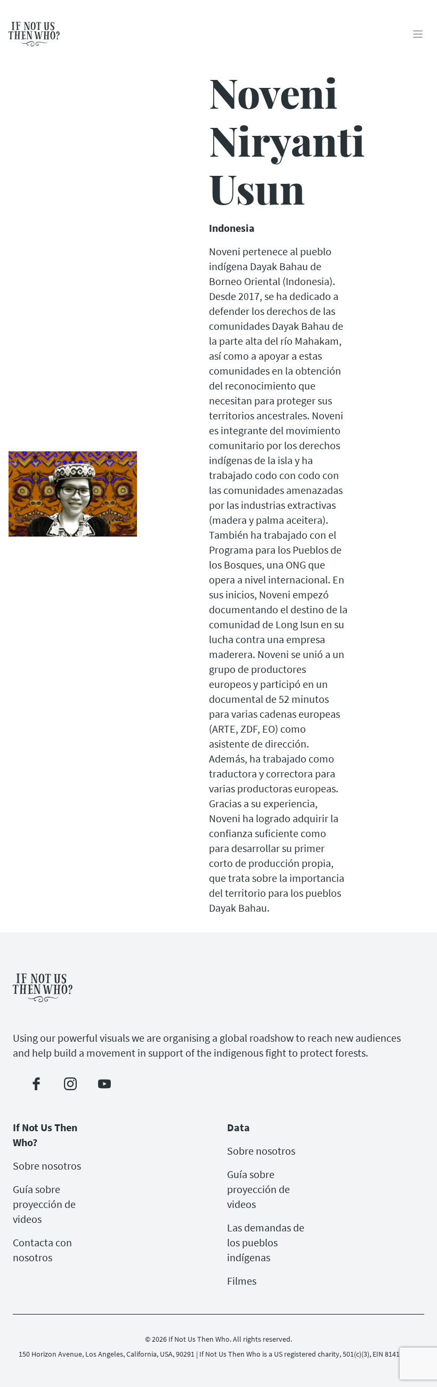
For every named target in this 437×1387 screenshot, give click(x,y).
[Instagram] (70, 1083)
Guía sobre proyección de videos (44, 1204)
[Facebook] (36, 1083)
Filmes (241, 1280)
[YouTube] (104, 1083)
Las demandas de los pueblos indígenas (265, 1242)
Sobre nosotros (47, 1165)
